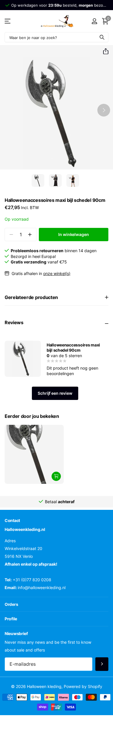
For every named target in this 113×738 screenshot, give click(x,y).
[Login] (94, 21)
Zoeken (102, 37)
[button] (103, 51)
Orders (11, 604)
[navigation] (38, 180)
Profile (11, 618)
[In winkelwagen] (56, 476)
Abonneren (101, 664)
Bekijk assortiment (8, 21)
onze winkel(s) (56, 273)
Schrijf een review (55, 393)
